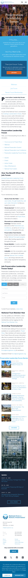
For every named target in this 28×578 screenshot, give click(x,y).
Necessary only (19, 575)
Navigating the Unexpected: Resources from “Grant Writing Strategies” (12, 495)
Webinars (14, 84)
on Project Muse (13, 142)
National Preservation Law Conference (15, 150)
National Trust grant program (17, 237)
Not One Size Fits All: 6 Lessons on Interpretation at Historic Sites (19, 387)
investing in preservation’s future (12, 114)
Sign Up (14, 551)
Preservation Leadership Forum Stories (15, 153)
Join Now (14, 72)
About (4, 539)
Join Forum (14, 88)
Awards (6, 158)
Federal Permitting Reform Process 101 (17, 364)
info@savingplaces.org (8, 527)
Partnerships (17, 544)
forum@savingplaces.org (8, 350)
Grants (6, 160)
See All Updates (14, 502)
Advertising (17, 540)
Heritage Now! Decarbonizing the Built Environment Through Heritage (18, 376)
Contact (4, 540)
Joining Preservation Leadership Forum (12, 178)
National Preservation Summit (12, 147)
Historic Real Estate (19, 542)
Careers (4, 542)
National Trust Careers (10, 169)
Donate (16, 539)
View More (14, 427)
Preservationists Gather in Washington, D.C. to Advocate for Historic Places (19, 419)
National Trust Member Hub (9, 322)
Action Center (8, 163)
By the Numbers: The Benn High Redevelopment (18, 408)
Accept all (7, 575)
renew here (19, 309)
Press (4, 544)
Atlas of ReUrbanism (10, 166)
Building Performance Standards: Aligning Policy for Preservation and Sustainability (18, 398)
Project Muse (21, 216)
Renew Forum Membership (14, 92)
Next (14, 302)
